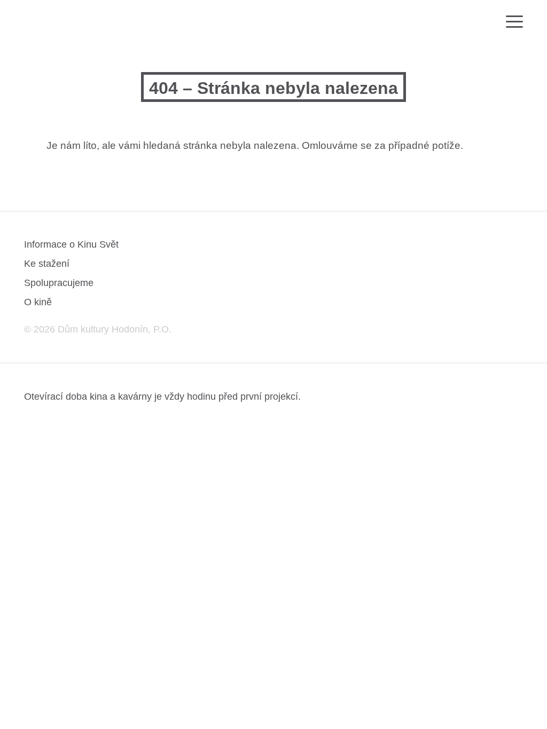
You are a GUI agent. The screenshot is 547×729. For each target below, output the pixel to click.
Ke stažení (46, 263)
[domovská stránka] (55, 25)
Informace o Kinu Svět (71, 244)
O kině (38, 302)
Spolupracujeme (58, 283)
